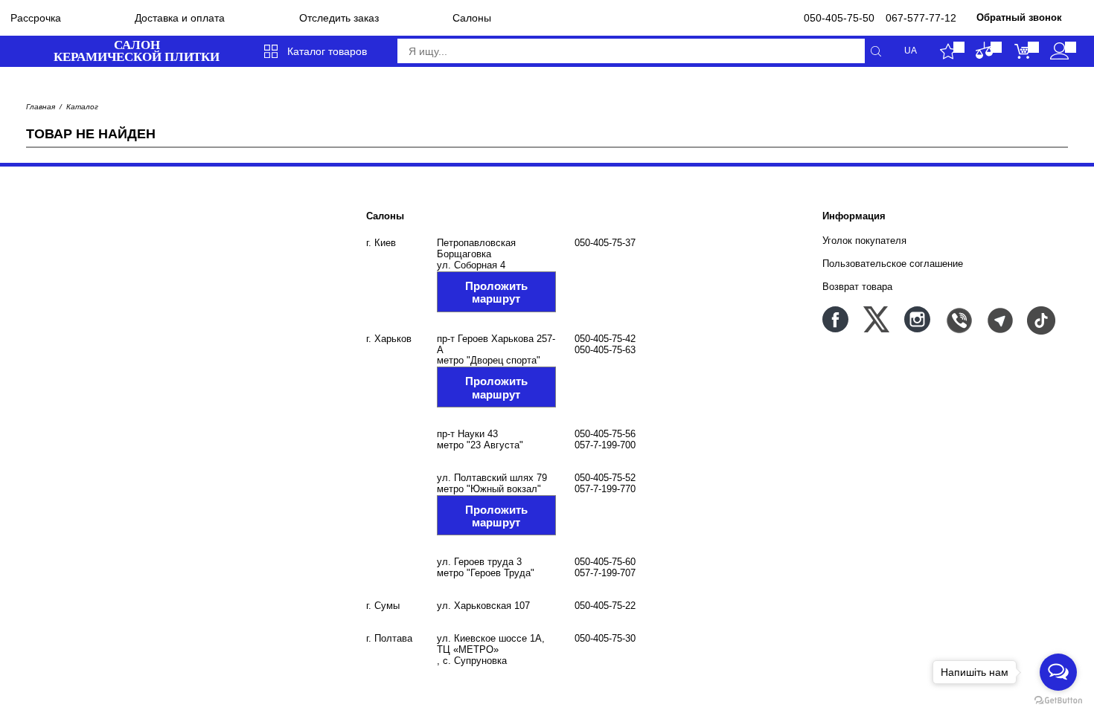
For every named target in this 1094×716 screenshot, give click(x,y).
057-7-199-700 (605, 445)
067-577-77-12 (921, 18)
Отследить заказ (339, 18)
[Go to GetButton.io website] (1058, 701)
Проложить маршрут (496, 292)
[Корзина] (1022, 51)
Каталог (82, 107)
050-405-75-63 (605, 349)
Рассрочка (35, 18)
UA (910, 51)
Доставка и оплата (180, 18)
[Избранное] (948, 51)
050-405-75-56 (605, 433)
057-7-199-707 (605, 572)
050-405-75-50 (839, 18)
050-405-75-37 (605, 242)
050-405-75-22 (605, 605)
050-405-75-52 (605, 477)
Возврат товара (857, 286)
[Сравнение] (985, 51)
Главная (40, 107)
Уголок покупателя (864, 240)
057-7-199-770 (605, 488)
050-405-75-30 (605, 638)
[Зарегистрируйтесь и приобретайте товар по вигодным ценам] (1059, 51)
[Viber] (958, 319)
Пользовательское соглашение (892, 263)
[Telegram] (999, 319)
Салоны (471, 18)
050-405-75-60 (605, 561)
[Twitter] (876, 319)
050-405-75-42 (605, 338)
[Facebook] (835, 319)
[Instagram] (917, 319)
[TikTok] (1040, 319)
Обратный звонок (1019, 17)
